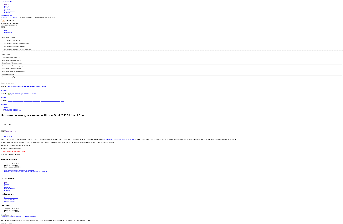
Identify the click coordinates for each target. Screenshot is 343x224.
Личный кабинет (9, 201)
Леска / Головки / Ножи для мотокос (12, 63)
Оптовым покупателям (11, 198)
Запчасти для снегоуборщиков (10, 77)
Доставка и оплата (10, 199)
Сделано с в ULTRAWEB (19, 216)
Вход (5, 30)
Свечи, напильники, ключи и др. (11, 57)
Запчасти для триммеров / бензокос (12, 60)
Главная (6, 4)
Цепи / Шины (6, 54)
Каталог (6, 6)
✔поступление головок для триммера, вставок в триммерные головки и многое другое (36, 101)
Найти (3, 27)
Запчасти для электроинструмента (11, 68)
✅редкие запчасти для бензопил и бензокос (22, 93)
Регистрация (8, 32)
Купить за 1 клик (11, 131)
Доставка (7, 9)
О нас (6, 8)
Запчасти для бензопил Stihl (12, 110)
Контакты (7, 12)
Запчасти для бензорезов (9, 52)
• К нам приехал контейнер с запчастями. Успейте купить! (27, 86)
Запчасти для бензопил (8, 37)
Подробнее (4, 90)
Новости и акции (9, 11)
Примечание (8, 136)
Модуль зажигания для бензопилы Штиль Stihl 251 (19, 170)
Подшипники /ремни (8, 74)
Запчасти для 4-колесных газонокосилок (13, 71)
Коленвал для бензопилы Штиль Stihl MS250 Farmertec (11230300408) (25, 171)
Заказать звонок (7, 1)
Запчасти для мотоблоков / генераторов (13, 66)
